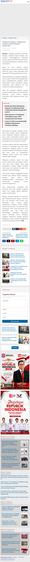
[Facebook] (13, 229)
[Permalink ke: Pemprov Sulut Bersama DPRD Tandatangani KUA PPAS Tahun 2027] (6, 281)
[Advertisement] (15, 19)
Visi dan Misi (21, 557)
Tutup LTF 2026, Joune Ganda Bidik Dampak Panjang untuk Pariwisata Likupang (15, 123)
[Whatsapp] (21, 241)
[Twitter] (17, 229)
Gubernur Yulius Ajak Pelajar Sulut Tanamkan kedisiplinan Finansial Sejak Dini (18, 261)
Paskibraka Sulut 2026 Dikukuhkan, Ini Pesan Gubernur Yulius (18, 274)
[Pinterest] (20, 229)
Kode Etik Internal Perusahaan (7, 558)
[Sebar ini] (4, 241)
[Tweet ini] (8, 241)
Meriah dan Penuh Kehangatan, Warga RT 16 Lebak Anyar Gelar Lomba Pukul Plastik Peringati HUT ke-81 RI (15, 477)
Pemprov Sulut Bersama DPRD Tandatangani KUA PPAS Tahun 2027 (18, 280)
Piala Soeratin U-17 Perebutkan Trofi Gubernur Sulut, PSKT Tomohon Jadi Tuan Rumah (14, 116)
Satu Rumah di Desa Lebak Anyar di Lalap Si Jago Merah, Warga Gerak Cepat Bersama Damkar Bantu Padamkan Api (14, 492)
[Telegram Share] (17, 241)
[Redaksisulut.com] (7, 1)
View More (15, 347)
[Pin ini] (13, 241)
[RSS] (24, 229)
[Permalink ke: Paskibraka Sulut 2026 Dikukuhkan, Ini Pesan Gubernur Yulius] (6, 274)
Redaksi (15, 557)
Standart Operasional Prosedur (8, 560)
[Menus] (28, 1)
